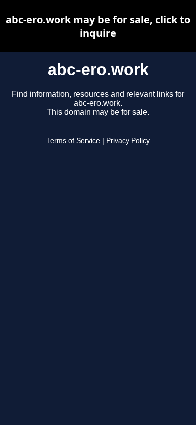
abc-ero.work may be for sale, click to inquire (98, 26)
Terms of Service (73, 141)
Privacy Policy (128, 141)
